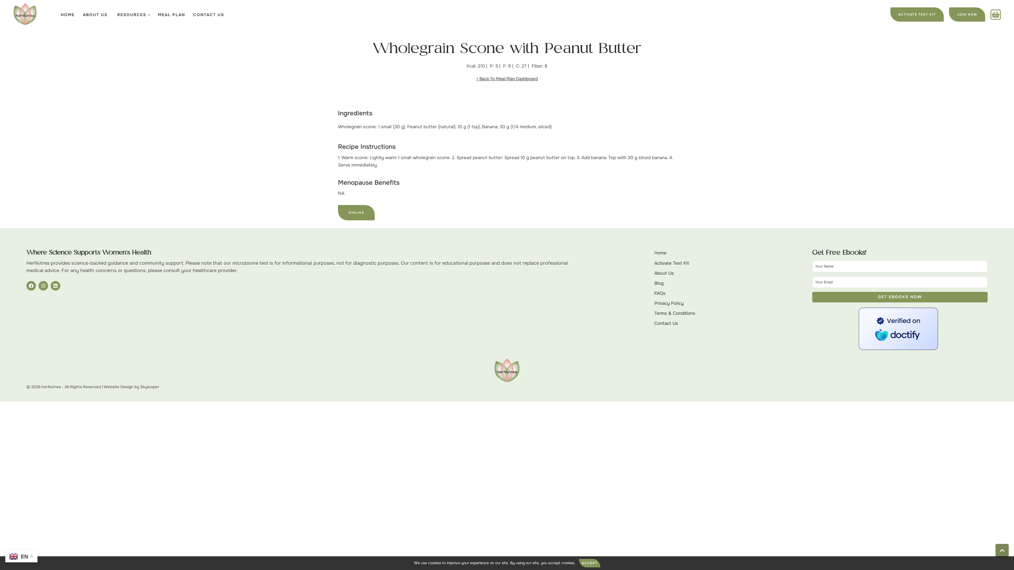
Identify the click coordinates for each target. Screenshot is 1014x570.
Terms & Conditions (674, 313)
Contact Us (666, 323)
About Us (664, 273)
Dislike (356, 213)
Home (660, 253)
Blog (659, 283)
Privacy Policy (669, 303)
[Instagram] (43, 286)
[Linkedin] (55, 286)
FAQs (659, 293)
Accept (590, 563)
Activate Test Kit (671, 263)
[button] (917, 14)
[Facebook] (31, 286)
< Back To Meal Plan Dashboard (507, 79)
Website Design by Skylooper (131, 387)
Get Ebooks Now (900, 297)
